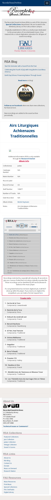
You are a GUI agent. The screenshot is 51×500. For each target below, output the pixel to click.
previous (17, 225)
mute (30, 227)
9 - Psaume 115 (16, 259)
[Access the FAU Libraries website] (25, 45)
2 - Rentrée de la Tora (18, 238)
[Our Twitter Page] (9, 406)
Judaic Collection (10, 442)
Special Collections (10, 487)
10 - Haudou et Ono (17, 262)
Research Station (28, 159)
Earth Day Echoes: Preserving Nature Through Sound (23, 75)
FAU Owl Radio (9, 490)
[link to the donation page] (25, 93)
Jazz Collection (9, 439)
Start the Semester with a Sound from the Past (21, 66)
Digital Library (9, 492)
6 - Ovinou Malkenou (17, 250)
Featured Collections (11, 437)
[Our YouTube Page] (5, 406)
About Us (7, 458)
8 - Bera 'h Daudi (16, 256)
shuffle (36, 224)
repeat (32, 224)
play (21, 225)
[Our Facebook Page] (17, 406)
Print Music (8, 484)
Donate (6, 466)
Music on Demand (10, 468)
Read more (22, 80)
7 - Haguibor (15, 253)
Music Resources (10, 482)
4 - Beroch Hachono (17, 244)
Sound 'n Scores (9, 447)
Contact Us (8, 463)
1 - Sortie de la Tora (18, 234)
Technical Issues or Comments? (15, 426)
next (26, 225)
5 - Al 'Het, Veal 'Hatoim (18, 247)
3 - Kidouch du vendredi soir (19, 241)
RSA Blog (7, 461)
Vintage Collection (10, 445)
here (41, 293)
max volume (37, 227)
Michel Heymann (23, 202)
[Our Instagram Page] (13, 406)
